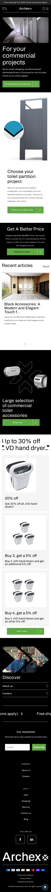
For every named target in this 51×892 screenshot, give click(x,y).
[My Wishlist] (43, 8)
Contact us (26, 813)
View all (46, 266)
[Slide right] (31, 344)
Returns (26, 807)
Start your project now (22, 210)
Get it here (22, 631)
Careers (26, 776)
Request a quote (22, 252)
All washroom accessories (18, 84)
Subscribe (39, 747)
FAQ (26, 795)
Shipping (26, 801)
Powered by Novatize (25, 882)
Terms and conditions (26, 875)
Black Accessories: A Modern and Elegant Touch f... (22, 308)
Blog (26, 819)
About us (26, 770)
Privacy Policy (25, 878)
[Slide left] (20, 344)
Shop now (18, 422)
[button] (3, 8)
